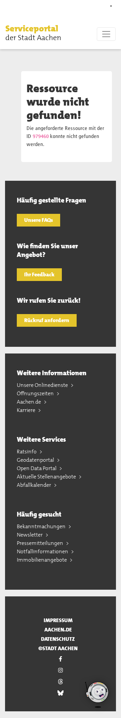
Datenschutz (58, 638)
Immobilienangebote (42, 559)
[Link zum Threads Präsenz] (60, 681)
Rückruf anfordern (46, 320)
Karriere (26, 410)
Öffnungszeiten (36, 393)
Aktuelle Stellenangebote (47, 476)
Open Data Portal (37, 468)
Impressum (58, 620)
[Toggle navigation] (106, 34)
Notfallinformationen (43, 551)
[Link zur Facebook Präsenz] (60, 659)
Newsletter (30, 534)
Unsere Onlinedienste (43, 385)
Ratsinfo (27, 451)
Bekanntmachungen (42, 526)
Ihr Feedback (39, 274)
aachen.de (58, 629)
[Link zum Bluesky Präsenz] (60, 693)
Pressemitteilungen (40, 543)
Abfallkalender (34, 484)
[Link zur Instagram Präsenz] (60, 670)
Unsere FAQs (38, 220)
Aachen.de (29, 401)
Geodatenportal (36, 459)
